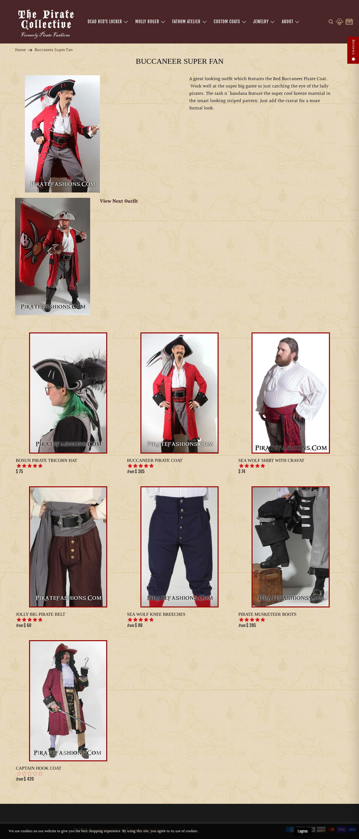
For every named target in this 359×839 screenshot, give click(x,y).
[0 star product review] (29, 773)
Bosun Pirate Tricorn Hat (46, 460)
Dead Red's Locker (105, 21)
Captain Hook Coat (38, 768)
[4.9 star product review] (29, 620)
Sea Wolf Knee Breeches (156, 614)
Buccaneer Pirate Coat (154, 460)
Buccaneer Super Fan (54, 50)
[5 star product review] (29, 466)
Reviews (353, 47)
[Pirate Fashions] (45, 23)
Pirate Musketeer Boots (267, 614)
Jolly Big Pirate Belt (40, 614)
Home (20, 50)
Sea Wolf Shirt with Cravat (271, 460)
